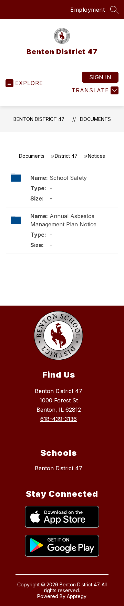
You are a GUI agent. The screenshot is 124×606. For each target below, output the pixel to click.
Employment (87, 9)
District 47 (66, 156)
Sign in (100, 77)
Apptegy (76, 596)
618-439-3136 (58, 418)
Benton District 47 (38, 119)
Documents (95, 119)
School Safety (68, 177)
